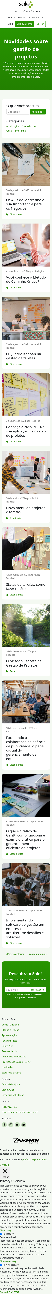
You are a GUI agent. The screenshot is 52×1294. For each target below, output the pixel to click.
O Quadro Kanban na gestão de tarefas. (23, 355)
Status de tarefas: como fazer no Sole (25, 586)
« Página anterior (14, 954)
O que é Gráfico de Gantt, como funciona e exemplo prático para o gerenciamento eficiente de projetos (25, 839)
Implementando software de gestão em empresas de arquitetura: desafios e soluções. (25, 928)
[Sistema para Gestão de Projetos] (26, 4)
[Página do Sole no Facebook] (5, 1124)
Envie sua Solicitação (13, 1095)
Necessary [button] (5, 1230)
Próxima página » (37, 954)
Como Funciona (31, 11)
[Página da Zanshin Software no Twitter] (18, 1124)
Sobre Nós (7, 1046)
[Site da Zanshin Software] (26, 1141)
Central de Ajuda (11, 1084)
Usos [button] (15, 11)
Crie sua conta (24, 23)
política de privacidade (34, 1159)
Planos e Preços (16, 17)
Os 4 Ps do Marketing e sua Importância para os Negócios (25, 204)
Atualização (12, 126)
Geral (9, 130)
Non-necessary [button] (8, 1261)
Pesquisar (37, 111)
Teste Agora (37, 989)
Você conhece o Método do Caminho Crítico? (26, 279)
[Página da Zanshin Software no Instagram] (11, 1124)
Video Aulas (8, 1089)
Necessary (8, 1233)
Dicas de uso (29, 126)
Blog (10, 23)
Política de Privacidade (14, 1056)
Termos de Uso (10, 1051)
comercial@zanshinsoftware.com (20, 1112)
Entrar (40, 23)
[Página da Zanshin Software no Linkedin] (24, 1124)
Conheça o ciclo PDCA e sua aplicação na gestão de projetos (26, 431)
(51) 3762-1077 (9, 1106)
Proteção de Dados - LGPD (16, 1061)
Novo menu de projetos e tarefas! (25, 509)
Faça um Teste (9, 1040)
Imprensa (20, 130)
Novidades (7, 1067)
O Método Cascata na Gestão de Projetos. (24, 663)
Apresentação (36, 17)
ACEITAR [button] (4, 1165)
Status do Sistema (11, 1072)
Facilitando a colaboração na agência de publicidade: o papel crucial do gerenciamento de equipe (25, 748)
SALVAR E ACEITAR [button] (9, 1292)
